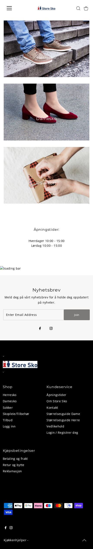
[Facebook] (40, 328)
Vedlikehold (55, 426)
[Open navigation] (13, 8)
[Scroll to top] (84, 540)
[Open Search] (78, 8)
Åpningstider (56, 395)
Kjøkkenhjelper (15, 540)
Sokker (8, 408)
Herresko (9, 395)
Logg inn (9, 426)
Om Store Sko (56, 401)
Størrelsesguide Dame (63, 414)
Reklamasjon (12, 471)
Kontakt (52, 408)
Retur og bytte (13, 465)
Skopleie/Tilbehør (16, 414)
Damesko (9, 401)
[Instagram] (51, 328)
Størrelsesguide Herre (63, 420)
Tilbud (8, 420)
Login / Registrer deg (62, 432)
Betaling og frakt (15, 459)
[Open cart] (86, 8)
